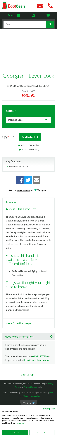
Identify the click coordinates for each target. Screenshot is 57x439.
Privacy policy (48, 408)
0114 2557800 (40, 356)
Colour (11, 110)
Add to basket (30, 137)
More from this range (18, 323)
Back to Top (27, 374)
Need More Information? (19, 336)
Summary (11, 202)
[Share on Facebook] (20, 180)
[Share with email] (36, 180)
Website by (27, 403)
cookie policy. (21, 423)
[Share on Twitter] (28, 180)
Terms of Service (30, 387)
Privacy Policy (34, 396)
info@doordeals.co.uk (36, 360)
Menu (17, 16)
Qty (4, 137)
